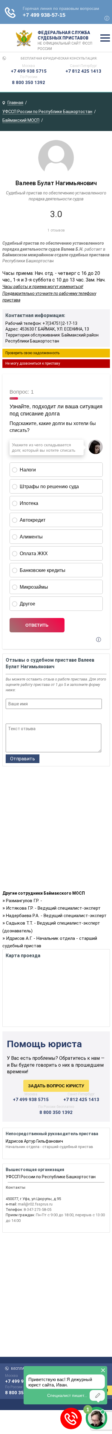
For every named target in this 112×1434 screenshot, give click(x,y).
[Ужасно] (9, 717)
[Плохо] (17, 717)
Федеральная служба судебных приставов (65, 38)
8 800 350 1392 (28, 82)
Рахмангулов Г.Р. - (24, 900)
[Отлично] (33, 717)
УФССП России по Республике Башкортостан (51, 1176)
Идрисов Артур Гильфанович (34, 1141)
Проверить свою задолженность (32, 353)
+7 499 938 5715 (29, 71)
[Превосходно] (41, 717)
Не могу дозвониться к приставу (32, 363)
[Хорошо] (25, 717)
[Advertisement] (56, 830)
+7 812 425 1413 (83, 71)
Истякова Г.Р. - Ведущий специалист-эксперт (53, 908)
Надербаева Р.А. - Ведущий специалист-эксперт (56, 915)
